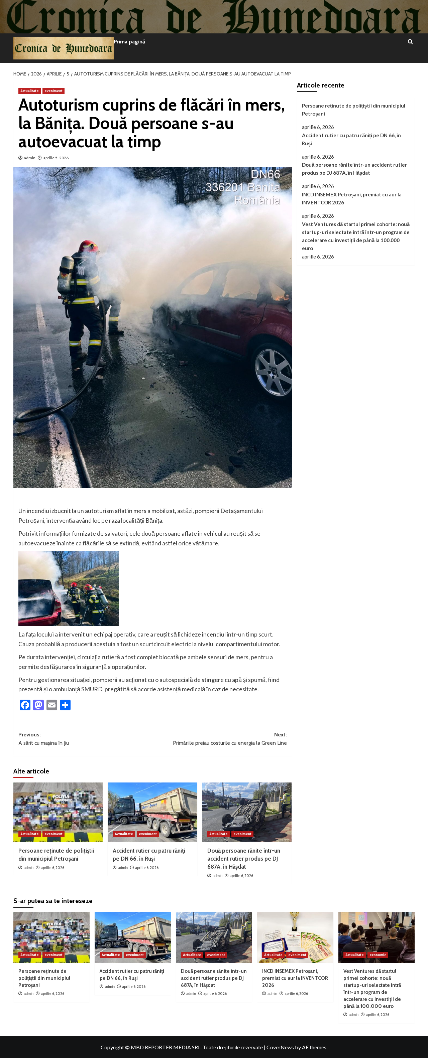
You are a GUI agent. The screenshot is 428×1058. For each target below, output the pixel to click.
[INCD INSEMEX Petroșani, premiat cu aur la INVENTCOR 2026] (295, 937)
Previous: (43, 738)
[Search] (410, 42)
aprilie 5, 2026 (56, 157)
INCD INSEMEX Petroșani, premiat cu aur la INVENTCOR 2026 (352, 198)
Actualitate (29, 91)
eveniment (53, 91)
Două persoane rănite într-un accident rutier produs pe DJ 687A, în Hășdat (243, 858)
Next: (230, 738)
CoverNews (280, 1047)
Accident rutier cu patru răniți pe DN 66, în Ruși (351, 139)
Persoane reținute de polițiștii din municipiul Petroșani (353, 110)
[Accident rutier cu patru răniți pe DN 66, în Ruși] (152, 812)
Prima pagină (129, 41)
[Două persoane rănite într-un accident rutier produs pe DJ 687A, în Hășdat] (247, 812)
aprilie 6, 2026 (52, 867)
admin (29, 157)
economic (377, 954)
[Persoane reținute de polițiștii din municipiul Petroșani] (58, 812)
